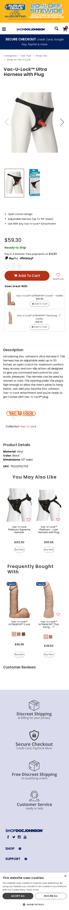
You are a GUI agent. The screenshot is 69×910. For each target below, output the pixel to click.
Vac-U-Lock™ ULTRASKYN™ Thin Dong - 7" (49, 624)
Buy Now (19, 549)
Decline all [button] (51, 896)
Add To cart (29, 275)
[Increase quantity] (19, 265)
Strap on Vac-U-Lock (18, 59)
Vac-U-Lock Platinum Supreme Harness (19, 529)
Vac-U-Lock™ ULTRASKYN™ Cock (19, 623)
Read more (33, 889)
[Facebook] (8, 837)
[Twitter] (13, 837)
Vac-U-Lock (28, 426)
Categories (10, 55)
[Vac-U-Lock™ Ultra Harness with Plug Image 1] (34, 122)
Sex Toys (26, 55)
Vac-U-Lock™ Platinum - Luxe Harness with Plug (48, 529)
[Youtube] (25, 837)
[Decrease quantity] (7, 265)
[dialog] (34, 891)
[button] (4, 29)
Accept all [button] (18, 896)
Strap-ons (41, 55)
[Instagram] (19, 837)
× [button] (65, 876)
